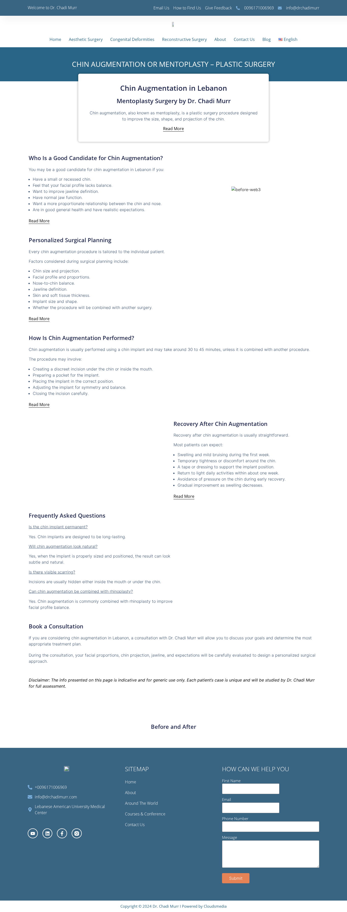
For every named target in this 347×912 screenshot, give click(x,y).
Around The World (141, 803)
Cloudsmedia (215, 906)
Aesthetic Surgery (86, 39)
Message (229, 837)
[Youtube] (33, 833)
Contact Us (244, 39)
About (220, 39)
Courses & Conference (145, 814)
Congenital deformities (132, 39)
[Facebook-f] (62, 833)
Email (226, 799)
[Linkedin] (47, 833)
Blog (266, 39)
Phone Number (235, 818)
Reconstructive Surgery (184, 39)
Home (55, 39)
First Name (231, 780)
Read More (173, 128)
